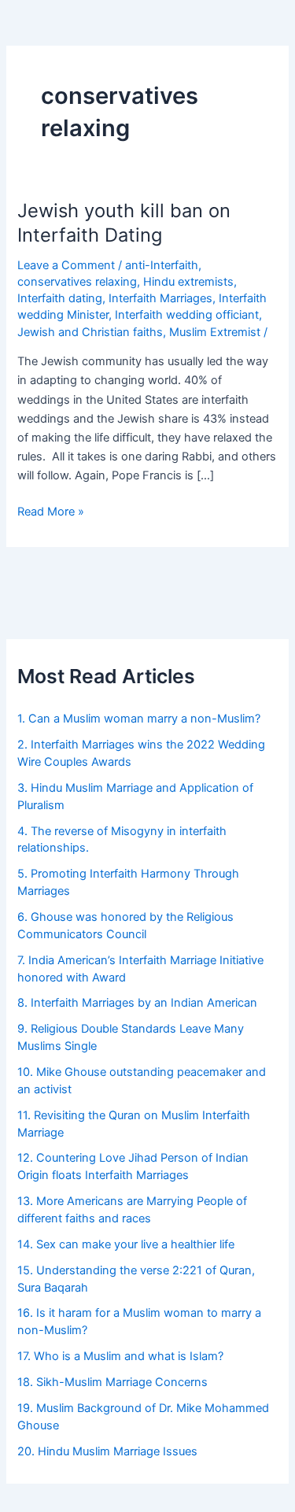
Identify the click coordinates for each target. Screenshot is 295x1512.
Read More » (50, 510)
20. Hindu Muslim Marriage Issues (107, 1451)
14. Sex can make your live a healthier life (125, 1244)
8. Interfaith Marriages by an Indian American (137, 1003)
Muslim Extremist (214, 332)
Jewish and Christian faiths (90, 332)
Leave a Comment (66, 265)
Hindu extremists (188, 282)
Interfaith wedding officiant (187, 315)
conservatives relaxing (77, 282)
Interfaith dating (59, 298)
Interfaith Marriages (160, 298)
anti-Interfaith (161, 265)
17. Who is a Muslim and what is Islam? (123, 1356)
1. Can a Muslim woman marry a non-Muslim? (138, 719)
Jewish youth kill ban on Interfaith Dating (123, 222)
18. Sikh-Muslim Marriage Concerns (112, 1382)
